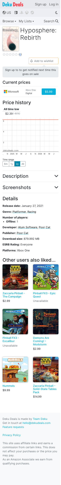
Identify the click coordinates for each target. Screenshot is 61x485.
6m (6, 163)
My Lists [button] (26, 21)
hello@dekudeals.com (36, 423)
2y (17, 163)
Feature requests (13, 427)
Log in (53, 4)
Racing (31, 211)
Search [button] (51, 21)
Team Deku (40, 419)
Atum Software (27, 227)
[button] (12, 54)
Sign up (40, 4)
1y (12, 163)
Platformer (19, 211)
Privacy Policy (12, 435)
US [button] (7, 13)
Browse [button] (9, 21)
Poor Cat (44, 227)
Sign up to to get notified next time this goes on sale (30, 72)
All (23, 163)
